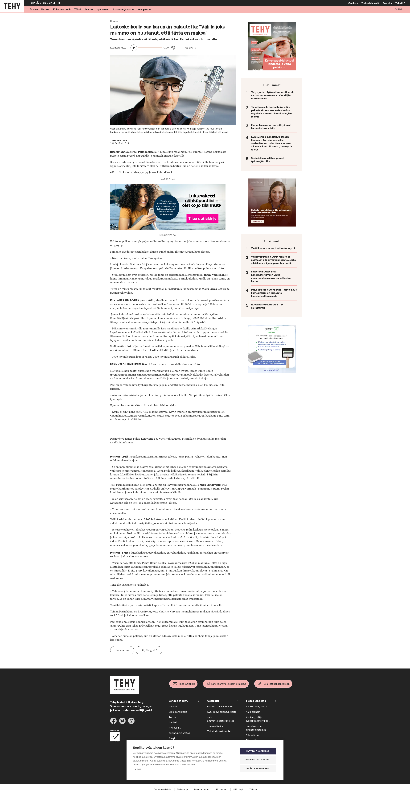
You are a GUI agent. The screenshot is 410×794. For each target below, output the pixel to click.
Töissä (77, 10)
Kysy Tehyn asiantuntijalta (221, 712)
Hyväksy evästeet (257, 751)
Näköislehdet (253, 712)
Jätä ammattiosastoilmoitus (220, 719)
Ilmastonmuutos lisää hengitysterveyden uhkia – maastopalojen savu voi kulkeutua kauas (271, 276)
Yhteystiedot (253, 735)
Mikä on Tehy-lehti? (256, 706)
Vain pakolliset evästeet (258, 760)
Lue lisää (137, 769)
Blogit (172, 738)
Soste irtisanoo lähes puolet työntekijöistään (267, 160)
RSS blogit (238, 789)
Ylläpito (253, 789)
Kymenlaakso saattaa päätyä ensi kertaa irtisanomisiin (271, 127)
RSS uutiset (222, 789)
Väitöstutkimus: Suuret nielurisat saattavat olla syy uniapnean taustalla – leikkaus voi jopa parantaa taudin (273, 260)
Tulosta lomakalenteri (219, 731)
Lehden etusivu (178, 701)
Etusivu (33, 10)
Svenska (387, 3)
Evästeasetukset (257, 768)
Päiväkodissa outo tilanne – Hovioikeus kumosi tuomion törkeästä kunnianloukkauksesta (274, 293)
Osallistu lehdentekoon (277, 684)
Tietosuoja (182, 789)
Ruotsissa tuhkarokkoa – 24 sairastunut (267, 306)
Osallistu (353, 3)
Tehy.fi (399, 3)
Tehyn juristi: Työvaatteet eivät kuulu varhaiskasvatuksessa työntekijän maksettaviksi (272, 95)
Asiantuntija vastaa (123, 10)
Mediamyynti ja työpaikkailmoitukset (258, 719)
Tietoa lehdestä (370, 3)
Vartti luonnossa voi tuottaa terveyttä (273, 248)
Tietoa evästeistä (162, 789)
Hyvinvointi (103, 10)
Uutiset (45, 10)
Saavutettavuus (202, 789)
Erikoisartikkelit (62, 10)
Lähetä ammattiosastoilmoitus (228, 684)
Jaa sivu (188, 47)
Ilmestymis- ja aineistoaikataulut (256, 728)
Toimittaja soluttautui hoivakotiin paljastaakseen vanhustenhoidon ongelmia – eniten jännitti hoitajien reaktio (271, 111)
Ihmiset (89, 10)
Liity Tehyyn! (148, 650)
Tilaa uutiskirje (187, 684)
